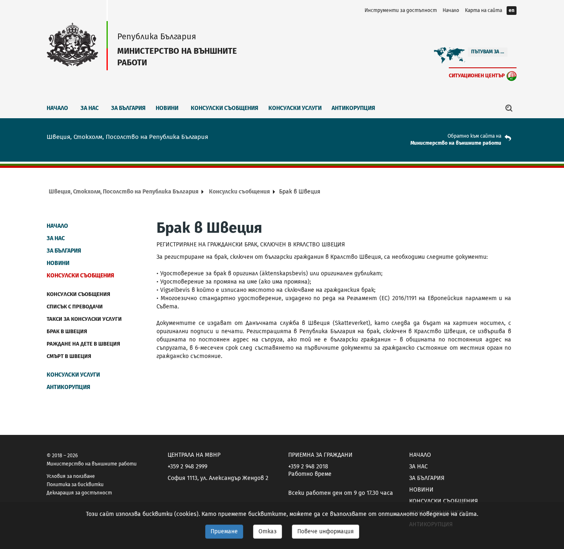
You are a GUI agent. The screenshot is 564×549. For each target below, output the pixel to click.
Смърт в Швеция (69, 356)
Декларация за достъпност (79, 493)
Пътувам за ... (487, 52)
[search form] (509, 108)
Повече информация (325, 531)
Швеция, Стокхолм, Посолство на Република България (124, 191)
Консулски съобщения (224, 108)
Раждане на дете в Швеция (83, 344)
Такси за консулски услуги (84, 319)
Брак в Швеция (67, 331)
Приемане (224, 531)
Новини (167, 108)
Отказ (267, 531)
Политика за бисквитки (75, 484)
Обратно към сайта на (474, 136)
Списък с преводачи (75, 306)
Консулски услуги (295, 108)
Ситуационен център (477, 75)
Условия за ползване (71, 476)
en (511, 10)
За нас (90, 108)
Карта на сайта (483, 10)
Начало (451, 10)
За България (128, 108)
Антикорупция (353, 108)
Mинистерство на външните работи (455, 143)
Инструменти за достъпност (401, 10)
